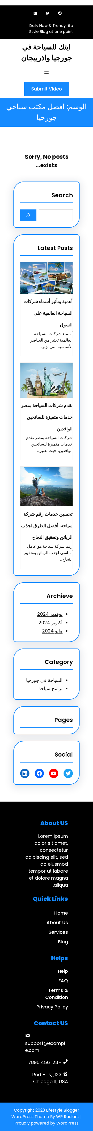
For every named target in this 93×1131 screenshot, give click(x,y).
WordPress (67, 1123)
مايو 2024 (52, 631)
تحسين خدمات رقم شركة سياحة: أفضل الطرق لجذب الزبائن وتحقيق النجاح (47, 525)
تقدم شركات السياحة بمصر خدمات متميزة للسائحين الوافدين (47, 417)
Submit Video (46, 89)
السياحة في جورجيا (44, 680)
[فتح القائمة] (46, 73)
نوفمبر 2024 (50, 614)
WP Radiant (67, 1117)
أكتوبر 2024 (50, 622)
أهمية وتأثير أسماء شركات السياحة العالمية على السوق (48, 313)
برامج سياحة (50, 688)
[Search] (28, 215)
